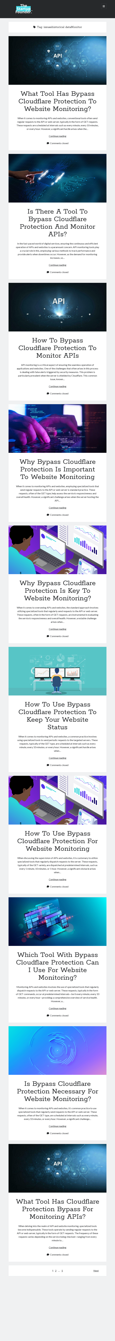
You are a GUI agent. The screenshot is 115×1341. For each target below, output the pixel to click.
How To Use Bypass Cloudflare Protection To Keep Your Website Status (57, 671)
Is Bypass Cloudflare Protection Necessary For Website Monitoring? (57, 1050)
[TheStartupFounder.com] (23, 12)
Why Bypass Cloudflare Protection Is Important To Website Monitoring (57, 428)
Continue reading (57, 136)
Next (96, 1270)
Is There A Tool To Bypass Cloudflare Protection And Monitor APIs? (57, 178)
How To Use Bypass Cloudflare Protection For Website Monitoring (57, 800)
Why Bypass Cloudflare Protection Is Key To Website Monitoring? (57, 550)
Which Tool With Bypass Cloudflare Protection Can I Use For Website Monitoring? (57, 921)
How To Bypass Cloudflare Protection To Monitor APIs (57, 307)
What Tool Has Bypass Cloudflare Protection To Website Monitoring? (57, 60)
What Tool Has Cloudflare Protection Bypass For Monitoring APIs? (57, 1168)
